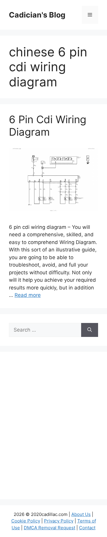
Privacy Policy (58, 521)
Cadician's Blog (37, 14)
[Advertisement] (53, 429)
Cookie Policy (25, 521)
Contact (87, 527)
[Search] (89, 330)
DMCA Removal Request (49, 527)
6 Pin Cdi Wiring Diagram (47, 125)
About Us (81, 514)
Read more (28, 295)
